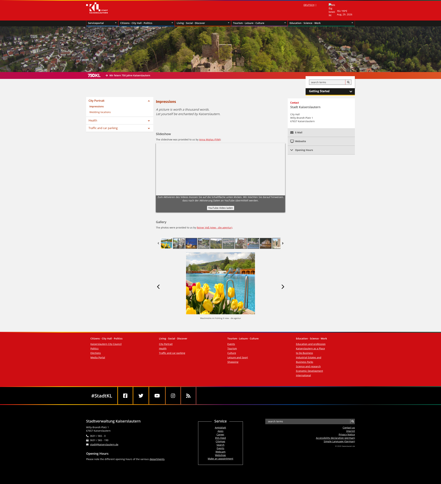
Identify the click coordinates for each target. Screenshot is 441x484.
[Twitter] (140, 395)
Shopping (232, 362)
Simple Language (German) (339, 441)
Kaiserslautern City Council (106, 344)
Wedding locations (100, 112)
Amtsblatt (220, 427)
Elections (95, 353)
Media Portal (97, 357)
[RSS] (188, 395)
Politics (94, 348)
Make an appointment (220, 458)
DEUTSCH (309, 5)
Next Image (282, 287)
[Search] (348, 82)
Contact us (349, 427)
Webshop (220, 455)
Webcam (220, 451)
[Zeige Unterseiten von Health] (149, 121)
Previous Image (158, 287)
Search (220, 444)
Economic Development (309, 371)
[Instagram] (173, 395)
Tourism (232, 348)
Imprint (350, 431)
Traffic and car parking (103, 128)
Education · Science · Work (305, 23)
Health (93, 120)
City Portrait (96, 101)
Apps (220, 431)
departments (157, 459)
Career (220, 434)
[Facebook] (125, 395)
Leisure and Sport (237, 357)
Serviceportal (96, 23)
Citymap (220, 441)
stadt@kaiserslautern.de (104, 444)
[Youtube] (157, 395)
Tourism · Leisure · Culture (248, 23)
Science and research (308, 366)
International (303, 375)
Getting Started (319, 91)
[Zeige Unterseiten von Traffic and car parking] (149, 128)
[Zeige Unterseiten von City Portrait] (149, 101)
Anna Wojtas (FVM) (209, 139)
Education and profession (311, 344)
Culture (231, 353)
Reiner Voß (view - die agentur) (214, 227)
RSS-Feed (220, 438)
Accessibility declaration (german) (335, 438)
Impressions (96, 106)
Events (231, 344)
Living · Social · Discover (191, 23)
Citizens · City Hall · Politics (136, 23)
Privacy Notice (347, 434)
